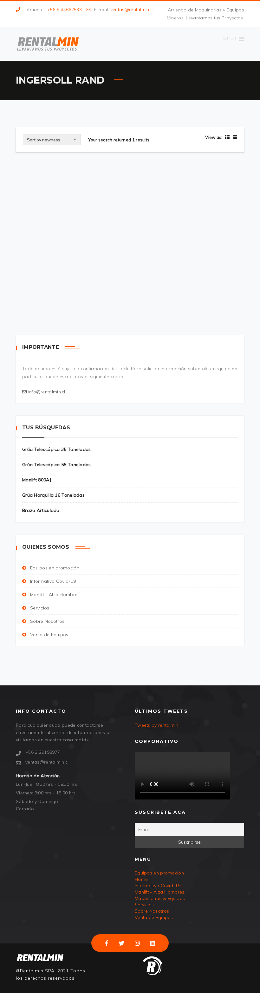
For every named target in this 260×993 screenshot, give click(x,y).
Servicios (39, 608)
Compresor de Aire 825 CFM (59, 283)
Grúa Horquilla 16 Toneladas (53, 495)
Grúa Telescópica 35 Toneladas (56, 449)
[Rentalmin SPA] (48, 44)
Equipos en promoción (54, 568)
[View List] (234, 137)
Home (141, 879)
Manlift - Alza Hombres (55, 594)
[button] (229, 38)
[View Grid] (227, 137)
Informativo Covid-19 (53, 581)
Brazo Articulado (41, 510)
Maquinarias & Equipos (160, 898)
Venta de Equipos (49, 634)
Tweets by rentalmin (157, 725)
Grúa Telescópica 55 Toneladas (56, 464)
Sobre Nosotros (47, 621)
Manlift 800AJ (36, 480)
